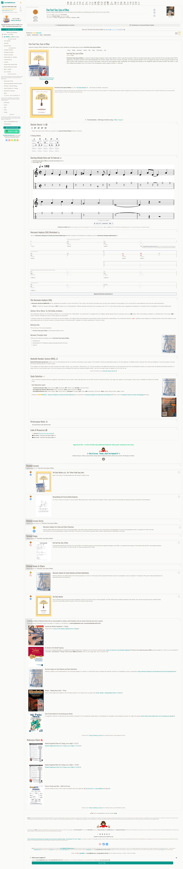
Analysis (85, 50)
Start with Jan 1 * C (7, 10)
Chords (68, 50)
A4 (108, 788)
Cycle (34, 345)
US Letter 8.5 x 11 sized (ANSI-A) (94, 788)
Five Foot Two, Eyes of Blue (46, 433)
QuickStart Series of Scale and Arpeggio (133, 394)
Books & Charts (47, 34)
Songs (41, 34)
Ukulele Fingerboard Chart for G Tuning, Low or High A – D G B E (62, 767)
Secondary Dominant (58, 343)
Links (105, 50)
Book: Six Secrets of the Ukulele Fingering (118, 650)
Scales (93, 50)
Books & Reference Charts (95, 735)
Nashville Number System (109, 371)
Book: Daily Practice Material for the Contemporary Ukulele (157, 716)
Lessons (29, 34)
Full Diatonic (36, 340)
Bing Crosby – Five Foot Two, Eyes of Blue (43, 437)
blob (162, 849)
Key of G (60, 160)
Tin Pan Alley (148, 247)
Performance (99, 50)
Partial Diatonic (36, 343)
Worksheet (79, 50)
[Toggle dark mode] (21, 2)
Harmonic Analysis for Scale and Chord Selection (61, 394)
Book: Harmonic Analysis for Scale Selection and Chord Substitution (156, 671)
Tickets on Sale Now (15, 20)
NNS (89, 50)
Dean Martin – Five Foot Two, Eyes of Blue (43, 435)
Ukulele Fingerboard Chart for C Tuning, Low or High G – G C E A (62, 746)
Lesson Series (35, 34)
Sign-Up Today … (102, 862)
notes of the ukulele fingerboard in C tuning (66, 628)
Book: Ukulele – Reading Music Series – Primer (108, 693)
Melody (73, 50)
